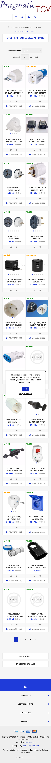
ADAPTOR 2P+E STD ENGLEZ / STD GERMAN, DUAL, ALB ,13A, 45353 (37, 191)
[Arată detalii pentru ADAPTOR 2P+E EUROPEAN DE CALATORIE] (14, 173)
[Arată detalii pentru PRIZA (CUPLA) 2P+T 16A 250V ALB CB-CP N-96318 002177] (37, 308)
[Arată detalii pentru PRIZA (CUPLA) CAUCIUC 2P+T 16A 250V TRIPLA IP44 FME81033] (14, 454)
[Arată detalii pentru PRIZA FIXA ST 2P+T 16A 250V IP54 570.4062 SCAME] (37, 502)
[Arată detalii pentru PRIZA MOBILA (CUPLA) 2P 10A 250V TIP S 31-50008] (14, 599)
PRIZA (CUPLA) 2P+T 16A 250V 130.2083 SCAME (14, 324)
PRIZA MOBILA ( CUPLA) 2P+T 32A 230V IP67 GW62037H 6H (14, 568)
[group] (14, 125)
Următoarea (35, 639)
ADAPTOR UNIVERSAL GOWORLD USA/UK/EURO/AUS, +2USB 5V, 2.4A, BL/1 (37, 283)
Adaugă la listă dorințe (16, 101)
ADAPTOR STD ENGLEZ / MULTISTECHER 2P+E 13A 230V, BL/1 (37, 239)
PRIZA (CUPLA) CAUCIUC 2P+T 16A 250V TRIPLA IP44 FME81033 (14, 471)
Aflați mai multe (25, 393)
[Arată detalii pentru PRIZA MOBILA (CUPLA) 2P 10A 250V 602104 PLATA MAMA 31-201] (37, 599)
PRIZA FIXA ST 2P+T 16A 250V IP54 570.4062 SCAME (37, 519)
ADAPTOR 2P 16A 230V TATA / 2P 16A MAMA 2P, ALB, (13, 141)
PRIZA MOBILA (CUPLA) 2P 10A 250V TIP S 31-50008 (14, 616)
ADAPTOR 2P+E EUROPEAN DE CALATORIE (13, 190)
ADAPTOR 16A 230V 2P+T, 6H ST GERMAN (37, 91)
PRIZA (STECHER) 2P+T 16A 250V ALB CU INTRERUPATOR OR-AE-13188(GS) (37, 471)
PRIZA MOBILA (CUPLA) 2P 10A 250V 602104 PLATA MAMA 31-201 (37, 617)
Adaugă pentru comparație (11, 101)
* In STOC (6, 66)
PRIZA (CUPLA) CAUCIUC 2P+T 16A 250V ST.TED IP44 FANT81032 (37, 423)
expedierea (25, 752)
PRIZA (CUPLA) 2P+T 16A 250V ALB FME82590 (14, 422)
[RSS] (25, 687)
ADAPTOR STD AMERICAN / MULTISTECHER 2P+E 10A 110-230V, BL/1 (14, 239)
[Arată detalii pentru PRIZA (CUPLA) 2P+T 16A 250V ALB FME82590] (14, 405)
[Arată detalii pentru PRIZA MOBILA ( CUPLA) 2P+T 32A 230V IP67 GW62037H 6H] (14, 551)
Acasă (8, 27)
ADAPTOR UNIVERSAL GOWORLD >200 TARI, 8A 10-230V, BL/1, (13, 283)
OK (25, 389)
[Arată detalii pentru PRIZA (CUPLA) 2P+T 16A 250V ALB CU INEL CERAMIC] (37, 357)
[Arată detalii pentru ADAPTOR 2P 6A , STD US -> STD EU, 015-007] (37, 125)
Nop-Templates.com (30, 746)
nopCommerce (31, 742)
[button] (10, 133)
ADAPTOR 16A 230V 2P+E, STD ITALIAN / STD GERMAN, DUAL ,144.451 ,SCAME (14, 94)
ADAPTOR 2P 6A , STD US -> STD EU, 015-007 (37, 141)
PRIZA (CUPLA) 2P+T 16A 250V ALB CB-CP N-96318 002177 (37, 324)
